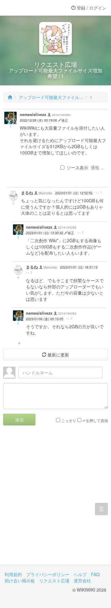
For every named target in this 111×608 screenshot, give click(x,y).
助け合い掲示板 (20, 580)
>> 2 (80, 232)
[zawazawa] (29, 7)
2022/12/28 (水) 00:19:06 (39, 120)
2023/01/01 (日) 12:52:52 (73, 193)
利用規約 (13, 574)
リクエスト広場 (54, 580)
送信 (19, 419)
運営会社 (82, 580)
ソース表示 (77, 167)
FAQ (95, 574)
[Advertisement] (55, 499)
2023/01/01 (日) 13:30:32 (45, 233)
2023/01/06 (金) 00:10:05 (44, 319)
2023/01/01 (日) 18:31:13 (78, 267)
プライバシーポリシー (47, 574)
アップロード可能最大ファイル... (51, 97)
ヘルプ (80, 574)
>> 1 (99, 192)
